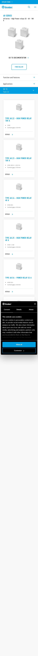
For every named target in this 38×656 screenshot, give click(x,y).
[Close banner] (35, 304)
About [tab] (31, 309)
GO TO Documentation (17, 58)
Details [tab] (19, 309)
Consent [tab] (7, 309)
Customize (18, 350)
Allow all (19, 344)
